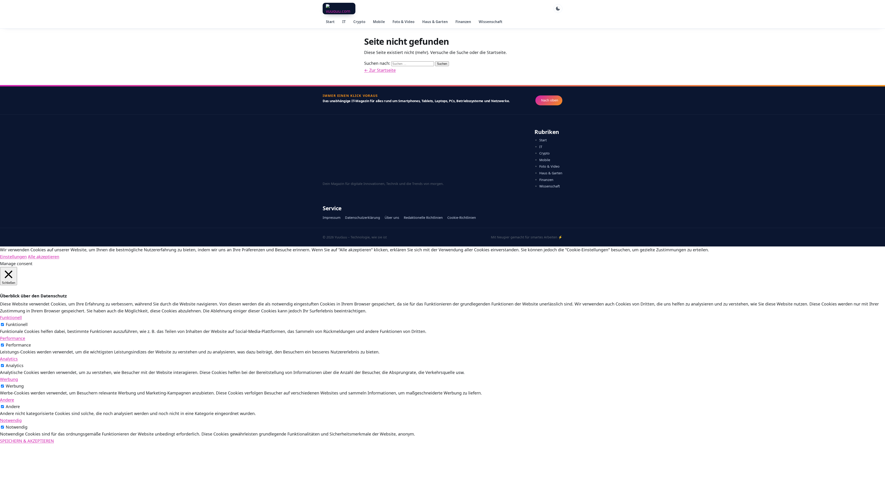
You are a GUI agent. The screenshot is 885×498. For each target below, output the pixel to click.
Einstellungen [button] (13, 256)
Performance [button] (12, 338)
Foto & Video (403, 21)
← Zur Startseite (380, 70)
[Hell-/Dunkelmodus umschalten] (558, 8)
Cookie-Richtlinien (461, 217)
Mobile (379, 21)
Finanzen (463, 21)
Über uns (392, 217)
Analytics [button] (9, 359)
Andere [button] (7, 400)
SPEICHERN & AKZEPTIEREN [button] (27, 441)
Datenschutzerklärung (362, 217)
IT (344, 21)
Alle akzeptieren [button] (43, 256)
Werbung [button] (9, 379)
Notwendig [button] (11, 420)
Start (330, 21)
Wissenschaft (490, 21)
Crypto (359, 21)
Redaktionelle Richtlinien (423, 217)
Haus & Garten (435, 21)
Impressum (331, 217)
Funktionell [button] (11, 317)
